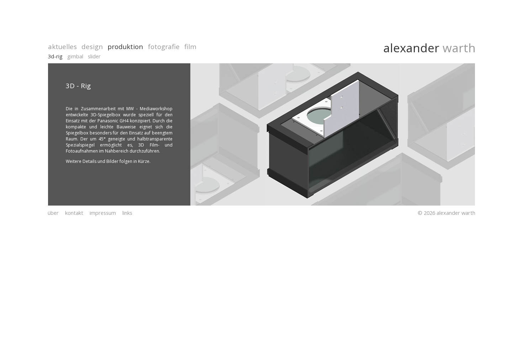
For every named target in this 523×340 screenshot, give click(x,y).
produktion (125, 46)
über (53, 212)
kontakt (74, 212)
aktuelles (62, 46)
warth (457, 47)
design (92, 46)
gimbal (75, 56)
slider (94, 56)
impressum (103, 212)
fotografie (164, 46)
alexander (411, 47)
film (190, 46)
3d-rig (55, 56)
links (127, 212)
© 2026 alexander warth (446, 212)
